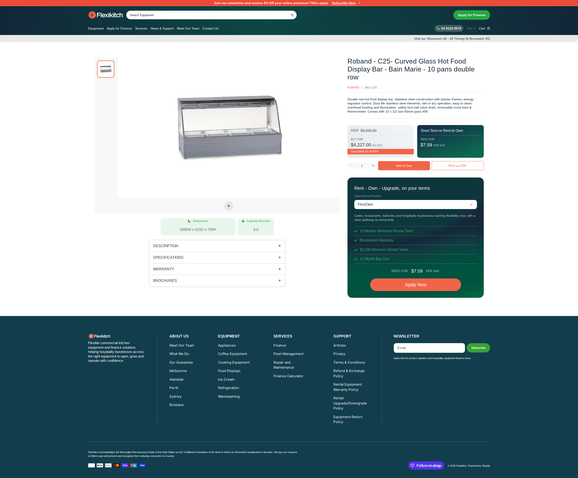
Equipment (96, 28)
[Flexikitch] (106, 15)
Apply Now (415, 284)
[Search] (292, 15)
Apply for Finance (472, 15)
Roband (353, 87)
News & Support (162, 28)
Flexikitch (461, 465)
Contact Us (210, 28)
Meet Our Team (188, 28)
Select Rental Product (367, 196)
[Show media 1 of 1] (105, 69)
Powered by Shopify (479, 465)
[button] (484, 28)
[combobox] (211, 15)
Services (141, 28)
